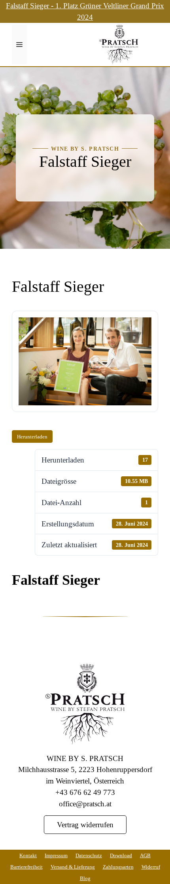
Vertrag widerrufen (85, 824)
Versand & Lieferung (73, 866)
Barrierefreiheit (26, 866)
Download (121, 855)
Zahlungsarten (118, 866)
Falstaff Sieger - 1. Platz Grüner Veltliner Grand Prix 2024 (85, 11)
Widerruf (151, 866)
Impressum (56, 855)
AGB (145, 855)
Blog (85, 878)
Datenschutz (89, 855)
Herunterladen (32, 436)
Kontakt (28, 855)
